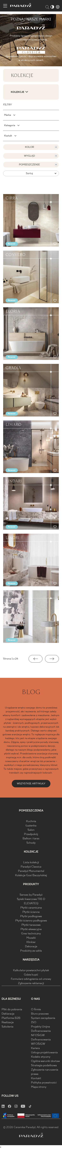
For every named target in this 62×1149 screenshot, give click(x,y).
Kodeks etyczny (40, 1057)
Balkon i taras (31, 838)
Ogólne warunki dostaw (45, 1061)
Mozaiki (31, 938)
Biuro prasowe (40, 1014)
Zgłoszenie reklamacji (31, 983)
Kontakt (36, 1078)
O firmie (36, 1009)
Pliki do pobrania (12, 1009)
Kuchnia (31, 821)
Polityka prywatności (44, 1082)
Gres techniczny (31, 933)
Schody (31, 843)
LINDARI (14, 481)
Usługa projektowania (44, 1052)
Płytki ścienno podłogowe (31, 920)
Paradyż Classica (31, 867)
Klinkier (31, 942)
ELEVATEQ (31, 903)
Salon (31, 830)
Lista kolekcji (31, 862)
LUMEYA (14, 594)
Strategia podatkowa (44, 1065)
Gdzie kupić (31, 974)
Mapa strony (38, 1087)
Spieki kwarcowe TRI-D (31, 899)
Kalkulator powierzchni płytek (31, 970)
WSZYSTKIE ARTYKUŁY (31, 783)
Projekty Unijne (40, 1026)
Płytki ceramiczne (31, 908)
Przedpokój (31, 834)
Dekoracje (31, 946)
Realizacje (8, 1022)
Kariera (35, 1048)
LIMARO (13, 424)
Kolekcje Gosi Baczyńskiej (31, 875)
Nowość (12, 244)
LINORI (12, 538)
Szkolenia (7, 1026)
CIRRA (12, 198)
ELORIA (13, 311)
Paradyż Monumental (31, 871)
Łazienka (31, 825)
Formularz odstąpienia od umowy (31, 979)
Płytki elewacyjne (31, 929)
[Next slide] (52, 659)
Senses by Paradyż (31, 895)
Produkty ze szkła (31, 951)
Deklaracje (8, 1014)
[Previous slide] (35, 659)
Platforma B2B (11, 1018)
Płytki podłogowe (31, 916)
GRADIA (13, 368)
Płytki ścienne (31, 912)
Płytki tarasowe (31, 925)
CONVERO (15, 255)
